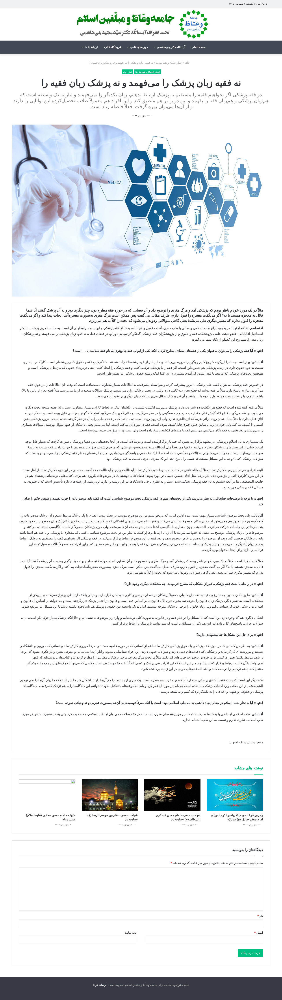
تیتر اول (127, 71)
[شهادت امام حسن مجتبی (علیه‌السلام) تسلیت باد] (47, 795)
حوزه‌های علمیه (139, 47)
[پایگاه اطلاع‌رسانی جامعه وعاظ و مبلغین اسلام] (141, 24)
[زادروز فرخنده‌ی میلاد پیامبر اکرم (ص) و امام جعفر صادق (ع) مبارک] (235, 795)
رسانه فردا (99, 985)
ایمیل (258, 932)
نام (260, 916)
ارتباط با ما (91, 47)
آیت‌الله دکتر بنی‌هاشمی (171, 47)
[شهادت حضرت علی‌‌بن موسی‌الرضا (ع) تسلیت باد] (110, 795)
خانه (187, 62)
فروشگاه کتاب (112, 47)
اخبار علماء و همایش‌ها (169, 62)
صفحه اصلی (199, 47)
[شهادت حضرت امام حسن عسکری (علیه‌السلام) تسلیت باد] (172, 795)
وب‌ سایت (130, 932)
